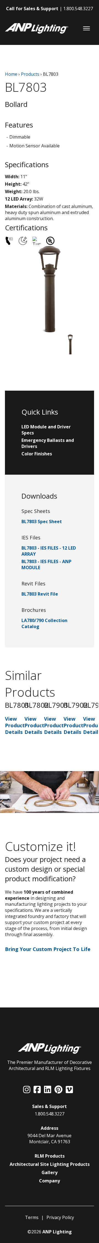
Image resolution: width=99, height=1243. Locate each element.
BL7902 (76, 705)
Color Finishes (36, 454)
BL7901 (56, 705)
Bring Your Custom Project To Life (47, 949)
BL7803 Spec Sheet (41, 521)
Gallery (49, 1172)
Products (30, 74)
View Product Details (15, 725)
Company (49, 1181)
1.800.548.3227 (78, 9)
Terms (31, 1217)
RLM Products (50, 1156)
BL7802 (36, 705)
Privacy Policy (60, 1217)
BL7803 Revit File (39, 594)
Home (11, 74)
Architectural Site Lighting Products (50, 1164)
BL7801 (17, 705)
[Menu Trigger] (86, 28)
